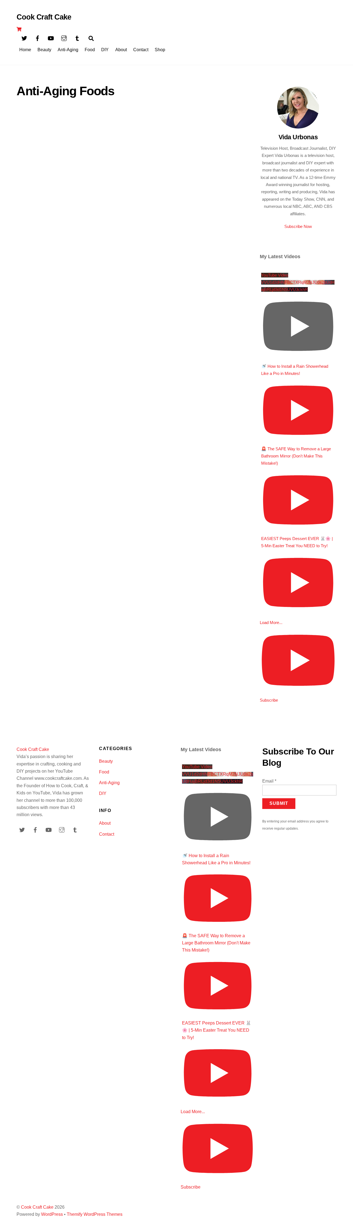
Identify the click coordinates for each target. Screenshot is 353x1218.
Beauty (44, 49)
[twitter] (24, 38)
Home (25, 49)
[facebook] (37, 38)
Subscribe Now (298, 226)
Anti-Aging (68, 49)
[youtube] (50, 38)
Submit (278, 803)
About (121, 49)
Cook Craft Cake (37, 1207)
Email (269, 781)
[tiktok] (77, 38)
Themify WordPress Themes (94, 1214)
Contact (140, 49)
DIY (105, 49)
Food (90, 49)
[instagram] (63, 38)
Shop (160, 49)
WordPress (52, 1214)
